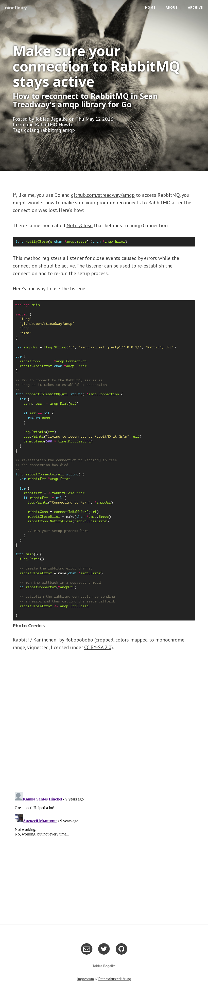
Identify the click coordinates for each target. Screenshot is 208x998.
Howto (66, 124)
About (172, 7)
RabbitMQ (46, 124)
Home (150, 7)
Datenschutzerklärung (114, 978)
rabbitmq (51, 130)
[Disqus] (104, 722)
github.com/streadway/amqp (103, 195)
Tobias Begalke (51, 119)
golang (31, 130)
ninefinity (16, 8)
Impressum (85, 978)
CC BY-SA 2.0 (97, 647)
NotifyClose (79, 225)
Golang (26, 124)
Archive (195, 7)
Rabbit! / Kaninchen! (35, 639)
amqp (68, 130)
